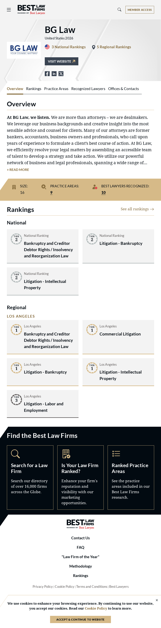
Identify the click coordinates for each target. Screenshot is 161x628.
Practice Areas (131, 478)
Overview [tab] (15, 89)
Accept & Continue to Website (80, 619)
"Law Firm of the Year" (80, 557)
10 (103, 192)
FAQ (80, 547)
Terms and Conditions (91, 587)
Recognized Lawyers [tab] (88, 89)
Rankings (80, 575)
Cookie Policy (64, 587)
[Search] (120, 9)
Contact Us (80, 538)
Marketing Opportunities (81, 478)
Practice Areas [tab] (56, 89)
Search (30, 478)
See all (135, 208)
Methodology (80, 566)
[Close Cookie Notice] (154, 600)
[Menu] (9, 10)
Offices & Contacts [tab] (123, 89)
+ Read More (18, 170)
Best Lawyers (119, 587)
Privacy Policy (43, 587)
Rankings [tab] (33, 89)
